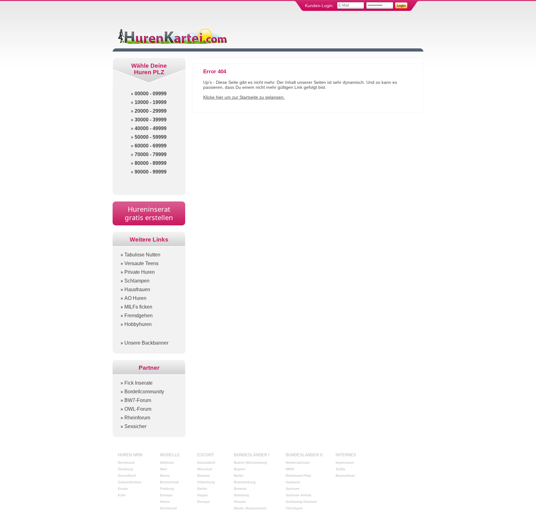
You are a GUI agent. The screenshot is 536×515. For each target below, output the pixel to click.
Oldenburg (206, 482)
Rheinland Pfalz (298, 475)
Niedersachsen (298, 462)
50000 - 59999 (151, 137)
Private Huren (139, 272)
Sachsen (293, 488)
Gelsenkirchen (129, 482)
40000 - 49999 (151, 128)
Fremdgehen (138, 315)
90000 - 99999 (151, 171)
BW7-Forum (137, 400)
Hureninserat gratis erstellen (149, 213)
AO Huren (135, 298)
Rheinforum (137, 417)
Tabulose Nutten (142, 254)
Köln (122, 495)
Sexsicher (135, 426)
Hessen (240, 502)
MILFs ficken (138, 306)
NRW (290, 469)
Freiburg (167, 488)
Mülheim (167, 462)
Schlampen (137, 280)
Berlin (202, 488)
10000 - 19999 (151, 102)
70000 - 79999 (151, 154)
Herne (165, 502)
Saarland (293, 482)
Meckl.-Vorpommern (250, 508)
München (204, 469)
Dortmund (126, 462)
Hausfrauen (137, 289)
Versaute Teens (141, 263)
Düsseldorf (127, 475)
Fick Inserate (138, 383)
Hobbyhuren (138, 324)
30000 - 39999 (151, 119)
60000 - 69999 (151, 145)
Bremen (203, 475)
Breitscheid (169, 482)
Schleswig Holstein (301, 502)
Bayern (239, 469)
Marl (163, 469)
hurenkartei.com (172, 35)
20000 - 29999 (151, 111)
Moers (165, 475)
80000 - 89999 (151, 163)
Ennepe (166, 495)
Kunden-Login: (319, 5)
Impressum (345, 462)
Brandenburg (245, 482)
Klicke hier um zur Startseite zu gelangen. (244, 97)
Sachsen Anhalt (298, 495)
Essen (123, 488)
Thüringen (294, 508)
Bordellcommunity (144, 391)
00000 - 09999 (151, 93)
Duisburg (125, 469)
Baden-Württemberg (250, 462)
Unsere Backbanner (146, 343)
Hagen (202, 495)
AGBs (340, 469)
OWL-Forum (137, 409)
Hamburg (241, 495)
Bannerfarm (345, 475)
